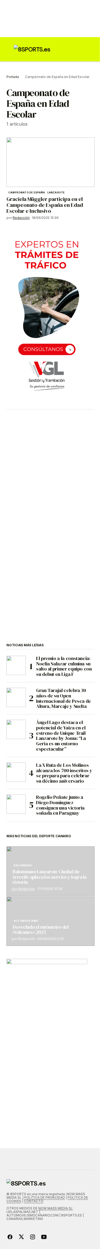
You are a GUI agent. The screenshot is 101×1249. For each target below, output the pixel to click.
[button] (9, 49)
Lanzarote (56, 192)
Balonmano (23, 865)
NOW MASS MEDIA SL (55, 1208)
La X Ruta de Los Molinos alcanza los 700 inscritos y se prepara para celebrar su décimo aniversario (64, 773)
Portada (12, 77)
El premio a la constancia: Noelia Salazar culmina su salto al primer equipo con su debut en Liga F (64, 666)
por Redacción (23, 889)
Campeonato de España (26, 192)
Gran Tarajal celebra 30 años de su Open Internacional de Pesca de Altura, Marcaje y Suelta (63, 698)
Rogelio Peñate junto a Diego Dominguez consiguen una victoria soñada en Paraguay (60, 805)
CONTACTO (33, 1201)
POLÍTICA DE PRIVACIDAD (44, 1197)
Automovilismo (26, 921)
